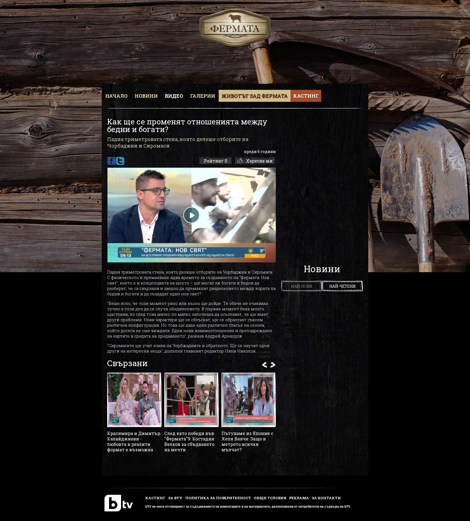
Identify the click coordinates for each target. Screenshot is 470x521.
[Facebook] (111, 161)
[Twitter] (120, 161)
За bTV (175, 497)
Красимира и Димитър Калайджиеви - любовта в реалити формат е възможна (133, 441)
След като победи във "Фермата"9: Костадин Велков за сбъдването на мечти (189, 441)
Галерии (202, 96)
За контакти (326, 497)
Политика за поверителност (218, 497)
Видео (174, 96)
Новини (146, 96)
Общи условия (270, 497)
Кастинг (306, 96)
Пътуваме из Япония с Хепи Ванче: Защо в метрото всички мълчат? (247, 441)
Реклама (299, 497)
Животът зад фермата (254, 96)
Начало (116, 96)
